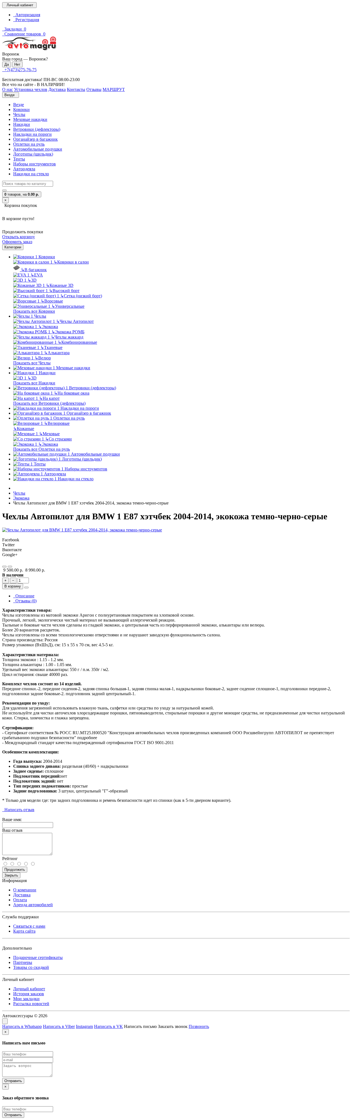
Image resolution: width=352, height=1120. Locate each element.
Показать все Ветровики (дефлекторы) (49, 403)
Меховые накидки (30, 119)
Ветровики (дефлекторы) (36, 129)
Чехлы (19, 114)
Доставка (22, 894)
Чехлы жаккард (67, 337)
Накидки (21, 124)
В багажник (34, 269)
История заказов (28, 993)
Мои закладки (26, 998)
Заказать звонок (173, 1026)
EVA (37, 275)
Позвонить (199, 1026)
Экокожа (48, 326)
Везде (18, 104)
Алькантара (57, 352)
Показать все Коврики (34, 311)
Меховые (49, 433)
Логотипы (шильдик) (33, 154)
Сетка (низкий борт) (81, 295)
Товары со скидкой (31, 967)
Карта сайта (24, 931)
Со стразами (58, 439)
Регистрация (26, 19)
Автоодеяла (24, 169)
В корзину (12, 586)
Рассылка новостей (31, 1003)
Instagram (84, 1026)
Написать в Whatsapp (22, 1026)
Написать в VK (108, 1026)
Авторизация (26, 14)
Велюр (43, 358)
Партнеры (22, 962)
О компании (24, 890)
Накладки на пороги (32, 134)
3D (32, 280)
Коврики (21, 109)
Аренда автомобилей (33, 904)
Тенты (19, 159)
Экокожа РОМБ (67, 331)
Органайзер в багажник (35, 139)
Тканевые (51, 347)
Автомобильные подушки (37, 149)
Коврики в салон (71, 262)
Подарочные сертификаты (38, 957)
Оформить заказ (17, 241)
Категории (12, 247)
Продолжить (14, 869)
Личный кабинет (29, 988)
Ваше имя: (12, 819)
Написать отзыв (18, 809)
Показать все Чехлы (32, 363)
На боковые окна (71, 393)
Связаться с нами (29, 926)
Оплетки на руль (29, 144)
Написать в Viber (59, 1026)
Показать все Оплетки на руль (41, 449)
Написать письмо (140, 1026)
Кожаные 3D (59, 285)
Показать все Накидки (34, 383)
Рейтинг (10, 858)
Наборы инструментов (34, 164)
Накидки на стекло (31, 173)
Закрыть (11, 875)
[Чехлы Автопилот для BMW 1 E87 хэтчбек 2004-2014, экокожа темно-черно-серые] (82, 530)
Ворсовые (52, 301)
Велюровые (57, 423)
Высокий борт (64, 290)
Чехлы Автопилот (75, 321)
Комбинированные (77, 342)
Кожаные (23, 428)
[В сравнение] (10, 566)
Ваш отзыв (12, 830)
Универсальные (67, 306)
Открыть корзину (18, 236)
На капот (49, 398)
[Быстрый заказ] (26, 587)
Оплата (20, 899)
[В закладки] (4, 566)
